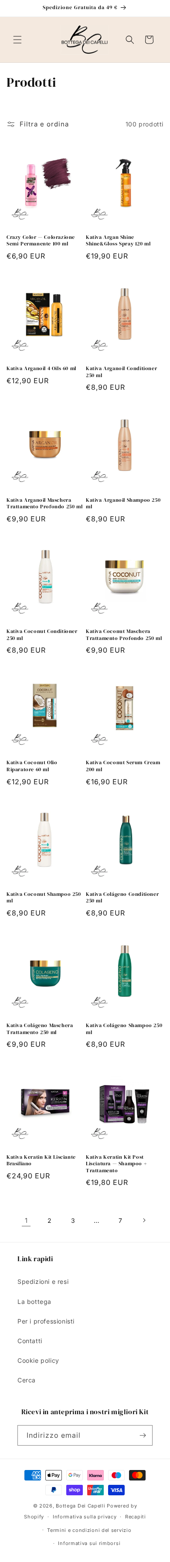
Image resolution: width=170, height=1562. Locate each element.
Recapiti (135, 1517)
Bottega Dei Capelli (80, 1506)
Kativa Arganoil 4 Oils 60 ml (41, 368)
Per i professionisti (46, 1321)
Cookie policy (38, 1360)
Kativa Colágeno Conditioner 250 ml (122, 898)
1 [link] (26, 1220)
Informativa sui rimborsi (89, 1543)
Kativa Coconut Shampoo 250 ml (44, 898)
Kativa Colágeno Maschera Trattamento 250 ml (40, 1029)
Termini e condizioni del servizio (89, 1530)
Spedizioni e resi (42, 1281)
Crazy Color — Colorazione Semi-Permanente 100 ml (41, 241)
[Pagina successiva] (143, 1220)
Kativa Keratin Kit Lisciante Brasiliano (41, 1160)
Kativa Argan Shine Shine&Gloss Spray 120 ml (118, 241)
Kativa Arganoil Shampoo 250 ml (123, 503)
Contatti (29, 1340)
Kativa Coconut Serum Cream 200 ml (123, 766)
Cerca (26, 1380)
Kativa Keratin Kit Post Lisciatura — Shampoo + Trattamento (116, 1164)
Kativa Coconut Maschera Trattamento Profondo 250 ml (124, 635)
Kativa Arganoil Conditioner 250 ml (121, 372)
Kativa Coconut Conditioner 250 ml (42, 635)
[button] (17, 39)
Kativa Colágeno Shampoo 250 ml (124, 1029)
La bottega (34, 1301)
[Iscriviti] (142, 1435)
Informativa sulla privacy (85, 1517)
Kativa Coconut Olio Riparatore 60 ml (32, 766)
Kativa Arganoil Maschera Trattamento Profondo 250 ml (44, 503)
